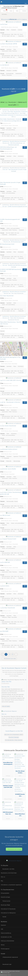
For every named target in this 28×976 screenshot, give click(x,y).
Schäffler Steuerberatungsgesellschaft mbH (10, 220)
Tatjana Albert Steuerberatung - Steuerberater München (11, 323)
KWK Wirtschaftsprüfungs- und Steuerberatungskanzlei (8, 148)
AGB (2, 929)
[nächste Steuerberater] (16, 654)
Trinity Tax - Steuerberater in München (10, 402)
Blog (2, 880)
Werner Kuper (3, 24)
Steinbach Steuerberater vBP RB (8, 43)
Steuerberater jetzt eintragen (15, 849)
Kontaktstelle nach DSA (6, 937)
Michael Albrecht (4, 65)
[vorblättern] (24, 113)
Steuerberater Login (6, 964)
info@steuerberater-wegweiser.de (10, 957)
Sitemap (2, 944)
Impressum (3, 925)
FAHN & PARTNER (5, 562)
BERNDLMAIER (4, 631)
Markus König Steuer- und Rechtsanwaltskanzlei (20, 815)
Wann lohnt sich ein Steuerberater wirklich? (14, 734)
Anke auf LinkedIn (6, 706)
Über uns (3, 876)
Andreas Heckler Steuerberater (8, 425)
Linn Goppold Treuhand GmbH (8, 538)
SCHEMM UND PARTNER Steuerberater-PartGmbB (11, 270)
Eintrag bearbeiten (5, 893)
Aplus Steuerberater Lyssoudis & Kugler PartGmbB (10, 183)
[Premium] (24, 751)
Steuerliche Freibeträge (14, 737)
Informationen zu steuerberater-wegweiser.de (11, 884)
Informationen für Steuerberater (8, 908)
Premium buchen (6, 901)
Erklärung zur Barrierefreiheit (7, 940)
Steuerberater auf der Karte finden (9, 873)
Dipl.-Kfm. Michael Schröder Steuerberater (20, 772)
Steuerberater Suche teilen (10, 658)
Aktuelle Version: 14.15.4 (5, 975)
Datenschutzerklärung (6, 933)
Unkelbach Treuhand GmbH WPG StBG (8, 786)
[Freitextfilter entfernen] (21, 2)
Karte (10, 10)
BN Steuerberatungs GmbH (7, 244)
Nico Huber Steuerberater (7, 295)
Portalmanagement (5, 948)
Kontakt (4, 916)
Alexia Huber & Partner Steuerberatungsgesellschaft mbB (10, 493)
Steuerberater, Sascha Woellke (8, 468)
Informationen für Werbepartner (8, 912)
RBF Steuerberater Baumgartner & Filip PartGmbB (10, 358)
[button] (2, 654)
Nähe (17, 10)
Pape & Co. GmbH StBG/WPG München (10, 380)
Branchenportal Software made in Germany (10, 971)
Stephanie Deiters (4, 585)
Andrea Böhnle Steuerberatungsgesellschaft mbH (8, 764)
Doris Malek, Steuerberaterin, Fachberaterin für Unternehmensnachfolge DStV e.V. (11, 119)
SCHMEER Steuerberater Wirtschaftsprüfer (20, 795)
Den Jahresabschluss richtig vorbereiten (13, 740)
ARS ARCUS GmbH (5, 515)
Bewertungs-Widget (5, 905)
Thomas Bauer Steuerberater (7, 607)
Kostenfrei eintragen (5, 897)
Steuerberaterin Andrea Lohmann (8, 449)
